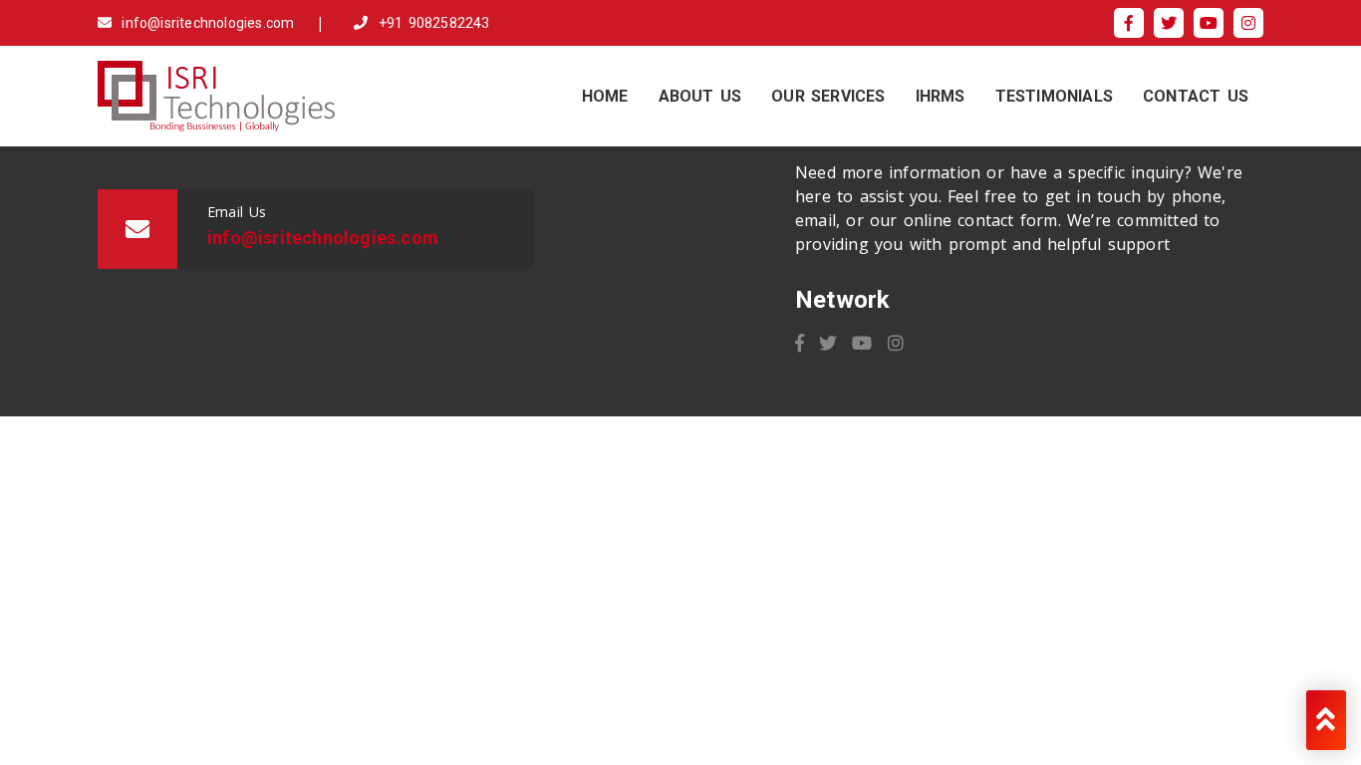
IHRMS (940, 96)
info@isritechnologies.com (205, 23)
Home (605, 96)
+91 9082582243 (431, 23)
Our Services (828, 96)
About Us (700, 96)
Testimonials (1054, 96)
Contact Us (1195, 96)
